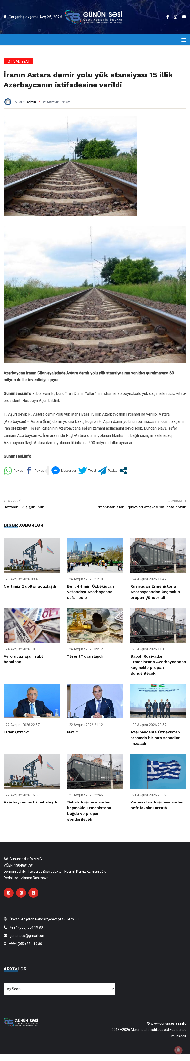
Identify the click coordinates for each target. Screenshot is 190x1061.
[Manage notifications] (178, 1050)
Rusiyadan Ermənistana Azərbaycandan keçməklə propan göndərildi (155, 592)
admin (31, 102)
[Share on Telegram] (107, 470)
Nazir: (72, 732)
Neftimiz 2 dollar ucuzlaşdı (30, 586)
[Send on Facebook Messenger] (63, 470)
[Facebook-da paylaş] (34, 470)
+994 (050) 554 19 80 (26, 927)
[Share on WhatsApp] (13, 470)
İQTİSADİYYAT (18, 61)
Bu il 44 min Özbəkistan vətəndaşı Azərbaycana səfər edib (90, 592)
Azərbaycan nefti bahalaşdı (30, 802)
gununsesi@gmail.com (27, 936)
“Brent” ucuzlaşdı (85, 656)
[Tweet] (87, 470)
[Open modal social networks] (123, 470)
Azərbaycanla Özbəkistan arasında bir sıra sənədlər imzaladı (155, 738)
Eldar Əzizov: (16, 732)
